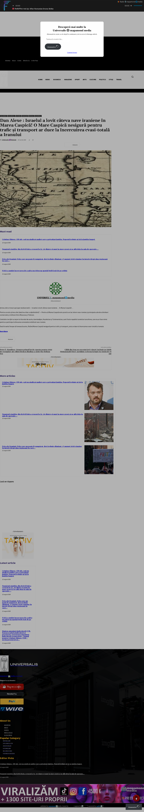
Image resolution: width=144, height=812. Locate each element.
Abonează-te (51, 47)
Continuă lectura (72, 52)
